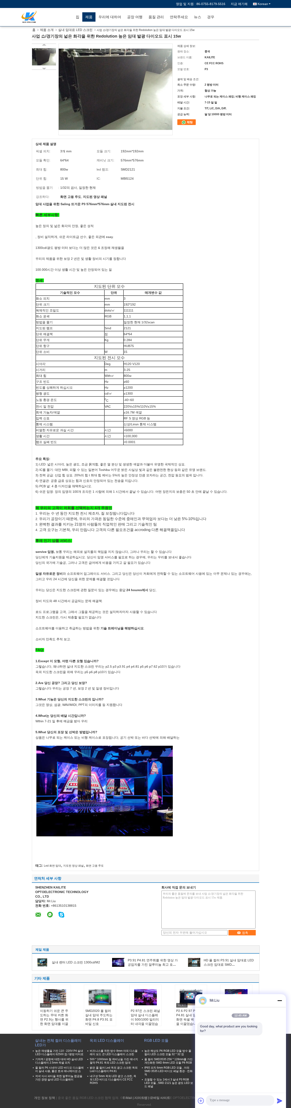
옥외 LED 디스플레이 (107, 1040)
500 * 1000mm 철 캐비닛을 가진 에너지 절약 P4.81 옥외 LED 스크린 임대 (114, 1061)
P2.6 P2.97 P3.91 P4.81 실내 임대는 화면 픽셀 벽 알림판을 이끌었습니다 (190, 1017)
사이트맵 (141, 1098)
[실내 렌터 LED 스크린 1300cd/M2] (42, 962)
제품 (89, 17)
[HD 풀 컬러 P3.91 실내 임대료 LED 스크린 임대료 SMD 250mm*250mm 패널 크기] (194, 962)
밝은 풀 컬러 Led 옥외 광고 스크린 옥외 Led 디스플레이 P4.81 (114, 1069)
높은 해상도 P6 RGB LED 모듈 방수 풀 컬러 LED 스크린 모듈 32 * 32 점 (167, 1052)
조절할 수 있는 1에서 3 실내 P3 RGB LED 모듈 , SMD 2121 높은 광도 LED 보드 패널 (168, 1083)
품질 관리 (156, 17)
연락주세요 (179, 17)
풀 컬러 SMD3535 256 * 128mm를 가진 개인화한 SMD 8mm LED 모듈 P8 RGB (168, 1061)
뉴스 (197, 17)
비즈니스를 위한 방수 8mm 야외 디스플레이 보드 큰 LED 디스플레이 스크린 (114, 1052)
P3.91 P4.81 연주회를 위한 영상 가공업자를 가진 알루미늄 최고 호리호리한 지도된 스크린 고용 (153, 964)
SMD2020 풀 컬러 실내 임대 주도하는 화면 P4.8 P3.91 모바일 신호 (99, 1017)
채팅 (189, 122)
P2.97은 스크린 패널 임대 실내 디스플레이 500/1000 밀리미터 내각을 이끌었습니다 (145, 1019)
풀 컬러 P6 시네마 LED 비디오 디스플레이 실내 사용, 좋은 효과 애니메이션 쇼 (59, 1069)
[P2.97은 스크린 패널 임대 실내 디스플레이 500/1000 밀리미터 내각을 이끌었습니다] (145, 997)
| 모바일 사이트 (159, 1098)
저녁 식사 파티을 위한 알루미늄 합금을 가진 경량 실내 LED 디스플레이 (58, 1078)
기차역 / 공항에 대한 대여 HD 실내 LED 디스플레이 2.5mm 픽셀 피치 (59, 1061)
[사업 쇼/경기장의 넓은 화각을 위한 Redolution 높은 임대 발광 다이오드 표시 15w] (44, 57)
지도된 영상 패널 (73, 865)
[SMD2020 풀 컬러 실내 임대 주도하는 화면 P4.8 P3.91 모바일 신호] (100, 997)
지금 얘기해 (239, 4)
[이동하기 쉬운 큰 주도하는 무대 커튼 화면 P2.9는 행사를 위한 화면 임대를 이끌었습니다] (55, 997)
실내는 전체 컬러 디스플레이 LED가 (58, 1043)
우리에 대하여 (109, 17)
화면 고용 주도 (95, 865)
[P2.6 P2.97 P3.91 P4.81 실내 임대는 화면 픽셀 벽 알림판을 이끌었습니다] (191, 997)
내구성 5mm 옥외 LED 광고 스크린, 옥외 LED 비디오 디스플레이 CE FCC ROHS (113, 1080)
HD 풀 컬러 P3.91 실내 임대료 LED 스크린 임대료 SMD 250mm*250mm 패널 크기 (229, 964)
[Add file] (201, 1101)
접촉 (245, 932)
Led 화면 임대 (52, 865)
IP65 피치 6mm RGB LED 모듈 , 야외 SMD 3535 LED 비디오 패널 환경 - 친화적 (168, 1071)
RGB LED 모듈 (156, 1040)
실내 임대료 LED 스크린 (75, 30)
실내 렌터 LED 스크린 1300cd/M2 (76, 962)
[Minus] (279, 1000)
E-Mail (127, 1098)
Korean (263, 4)
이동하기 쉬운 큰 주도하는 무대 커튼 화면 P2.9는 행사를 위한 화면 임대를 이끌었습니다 (54, 1019)
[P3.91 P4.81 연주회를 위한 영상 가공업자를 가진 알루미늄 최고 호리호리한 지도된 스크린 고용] (118, 962)
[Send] (279, 1101)
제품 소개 (47, 30)
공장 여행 (135, 17)
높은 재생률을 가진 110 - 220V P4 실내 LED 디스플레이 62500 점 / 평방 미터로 (59, 1052)
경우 (210, 17)
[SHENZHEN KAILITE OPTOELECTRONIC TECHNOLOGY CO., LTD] (46, 17)
